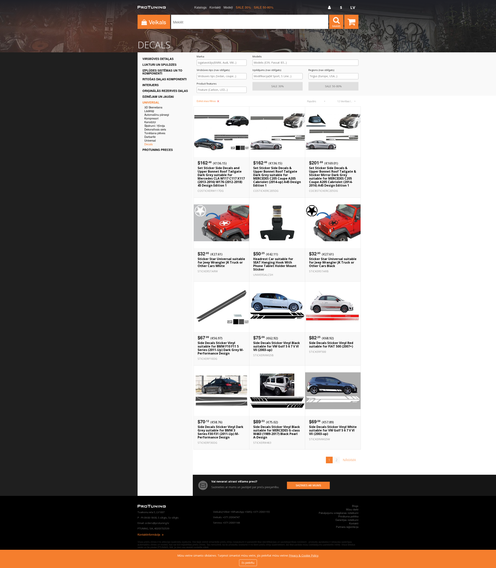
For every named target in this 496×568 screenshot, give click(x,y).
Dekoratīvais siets (155, 129)
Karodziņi (150, 122)
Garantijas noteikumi (346, 520)
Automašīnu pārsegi (156, 115)
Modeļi (228, 7)
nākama (349, 460)
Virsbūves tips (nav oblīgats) (213, 70)
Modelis (257, 56)
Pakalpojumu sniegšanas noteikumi (338, 513)
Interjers (150, 85)
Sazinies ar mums (308, 485)
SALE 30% (243, 7)
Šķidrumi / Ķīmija (154, 126)
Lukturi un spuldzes (159, 64)
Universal (150, 102)
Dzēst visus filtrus (206, 101)
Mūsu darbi (352, 509)
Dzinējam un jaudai (158, 96)
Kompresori (151, 118)
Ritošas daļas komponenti (164, 79)
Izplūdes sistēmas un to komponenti (162, 71)
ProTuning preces (157, 150)
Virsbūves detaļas (158, 59)
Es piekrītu (248, 563)
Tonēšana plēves (154, 133)
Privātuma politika (348, 516)
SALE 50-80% (263, 7)
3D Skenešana (153, 107)
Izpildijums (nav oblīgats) (266, 70)
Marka (200, 56)
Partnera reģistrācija (347, 527)
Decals (148, 144)
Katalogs (200, 7)
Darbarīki (150, 137)
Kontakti (215, 7)
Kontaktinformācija (149, 534)
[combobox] (222, 63)
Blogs (355, 506)
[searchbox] (221, 62)
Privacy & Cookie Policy (303, 555)
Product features (207, 83)
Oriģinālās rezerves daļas (165, 91)
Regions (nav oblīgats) (321, 70)
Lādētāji (149, 111)
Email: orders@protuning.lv (153, 523)
